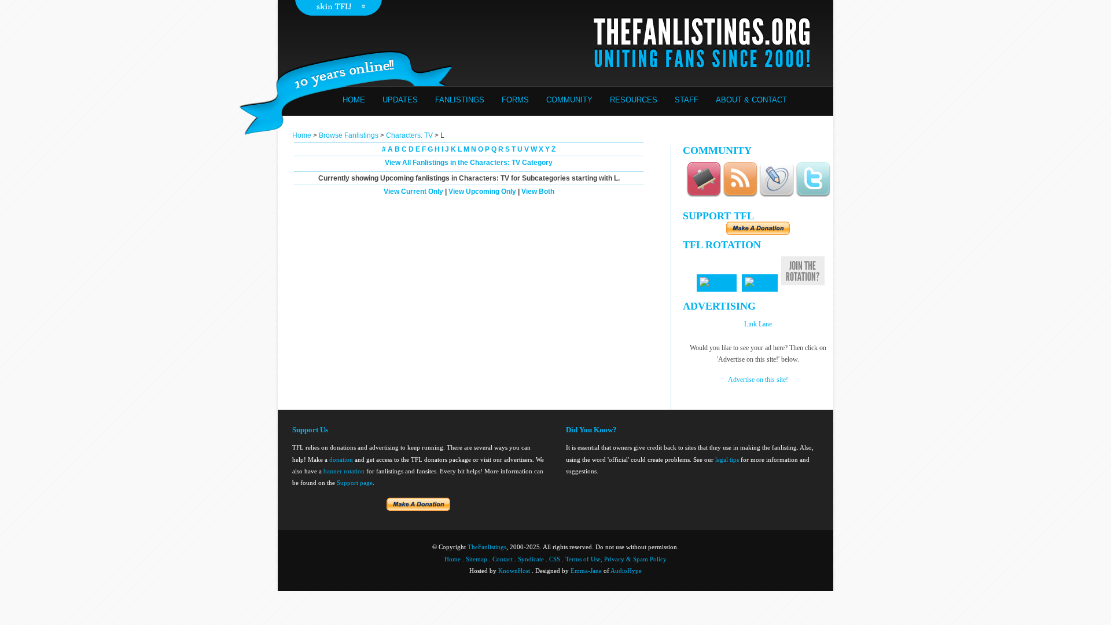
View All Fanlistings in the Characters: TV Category (469, 163)
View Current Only (413, 192)
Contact (502, 559)
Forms (515, 99)
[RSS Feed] (740, 195)
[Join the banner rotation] (803, 283)
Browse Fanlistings (348, 135)
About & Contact (751, 99)
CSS (554, 559)
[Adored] (759, 283)
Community (569, 99)
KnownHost (514, 570)
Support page (355, 482)
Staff (686, 99)
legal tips (727, 459)
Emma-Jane (586, 570)
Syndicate (531, 559)
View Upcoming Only (482, 192)
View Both (537, 192)
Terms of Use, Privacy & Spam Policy (616, 559)
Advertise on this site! (758, 380)
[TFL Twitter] (813, 195)
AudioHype (626, 570)
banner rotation (344, 471)
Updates (400, 99)
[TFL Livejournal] (776, 195)
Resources (633, 99)
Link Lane (758, 324)
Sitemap (476, 559)
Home (354, 99)
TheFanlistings (487, 546)
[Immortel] (716, 283)
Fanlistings (459, 99)
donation (341, 459)
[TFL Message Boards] (703, 195)
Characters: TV (409, 135)
